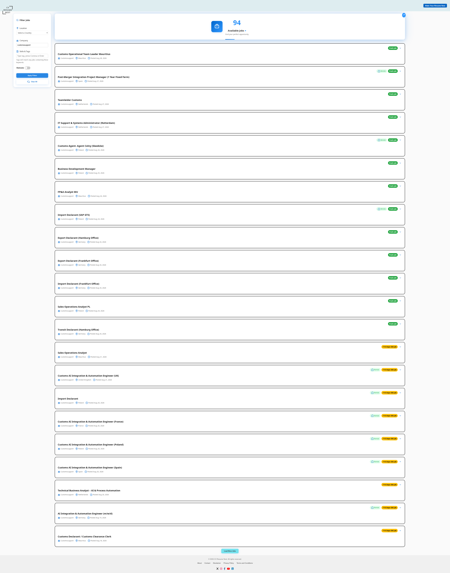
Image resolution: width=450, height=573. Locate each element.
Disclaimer (217, 563)
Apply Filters (32, 75)
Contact (207, 563)
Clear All (34, 82)
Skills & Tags (25, 51)
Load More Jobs (230, 551)
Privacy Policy (229, 563)
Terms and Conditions (245, 563)
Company (24, 40)
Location (23, 28)
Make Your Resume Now (435, 6)
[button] (230, 53)
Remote (20, 68)
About (199, 563)
